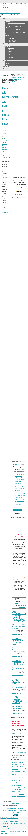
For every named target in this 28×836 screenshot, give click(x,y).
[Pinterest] (15, 13)
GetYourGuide (15, 464)
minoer (21, 783)
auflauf (23, 764)
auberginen (19, 764)
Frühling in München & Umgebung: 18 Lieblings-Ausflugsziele (20, 476)
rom (23, 789)
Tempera (19, 831)
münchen (15, 785)
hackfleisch (14, 780)
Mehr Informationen (19, 194)
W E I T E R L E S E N (17, 634)
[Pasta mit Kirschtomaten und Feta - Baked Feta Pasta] (5, 151)
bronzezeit (15, 769)
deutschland (22, 769)
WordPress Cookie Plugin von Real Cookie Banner (6, 833)
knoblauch (14, 783)
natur (19, 785)
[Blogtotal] (15, 814)
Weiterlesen (5, 212)
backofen (16, 766)
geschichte (14, 774)
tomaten (17, 794)
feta (20, 771)
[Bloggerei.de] (15, 808)
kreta (18, 783)
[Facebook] (3, 13)
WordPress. (24, 831)
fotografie (23, 771)
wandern (14, 797)
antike (14, 762)
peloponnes (19, 789)
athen (13, 764)
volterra (23, 796)
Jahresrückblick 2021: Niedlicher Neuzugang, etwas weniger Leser (20, 495)
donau (13, 771)
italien (20, 780)
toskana (21, 794)
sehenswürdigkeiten (18, 791)
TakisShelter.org (18, 599)
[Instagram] (9, 13)
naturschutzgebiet (15, 787)
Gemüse (4, 136)
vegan (13, 796)
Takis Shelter (23, 605)
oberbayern (21, 787)
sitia (23, 791)
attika (16, 764)
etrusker (17, 771)
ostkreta (14, 789)
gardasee (19, 772)
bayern (21, 766)
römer (13, 791)
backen (13, 766)
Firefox (15, 815)
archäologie (20, 762)
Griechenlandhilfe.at (21, 752)
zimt (17, 797)
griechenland (17, 777)
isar (17, 780)
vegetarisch (18, 796)
